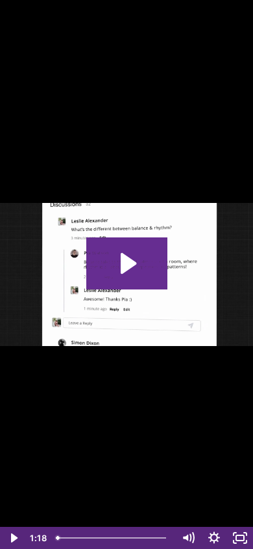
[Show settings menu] (214, 538)
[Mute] (188, 538)
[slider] (113, 538)
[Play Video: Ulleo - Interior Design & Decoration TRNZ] (126, 263)
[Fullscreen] (240, 538)
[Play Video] (13, 538)
